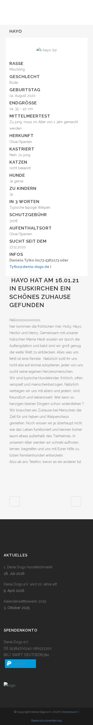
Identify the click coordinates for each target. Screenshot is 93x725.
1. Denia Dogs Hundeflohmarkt (28, 567)
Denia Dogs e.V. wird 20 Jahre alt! (30, 584)
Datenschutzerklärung (46, 720)
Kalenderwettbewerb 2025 (25, 601)
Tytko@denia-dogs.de (29, 267)
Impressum (69, 712)
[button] (20, 663)
